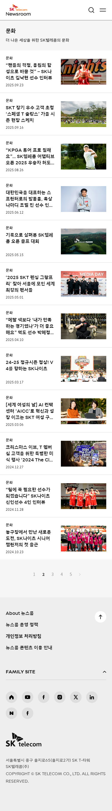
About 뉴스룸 (20, 613)
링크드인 (92, 697)
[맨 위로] (100, 617)
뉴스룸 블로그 (11, 713)
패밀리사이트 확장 (56, 672)
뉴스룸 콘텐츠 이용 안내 (29, 648)
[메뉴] (102, 10)
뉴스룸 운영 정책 (22, 625)
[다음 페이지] (80, 574)
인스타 (59, 697)
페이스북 (43, 697)
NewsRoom (19, 13)
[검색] (91, 10)
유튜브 (27, 697)
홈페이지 (11, 697)
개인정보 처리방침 (23, 636)
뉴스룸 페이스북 (27, 713)
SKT (20, 10)
